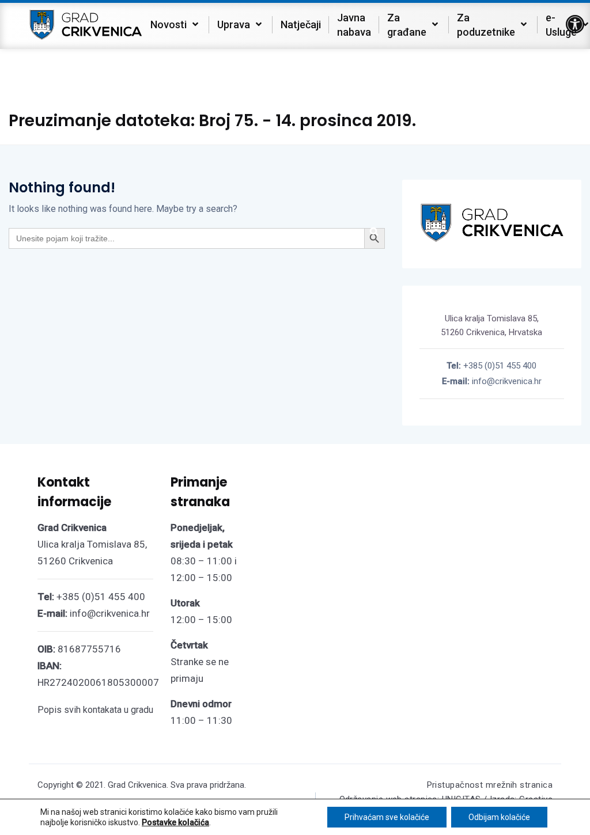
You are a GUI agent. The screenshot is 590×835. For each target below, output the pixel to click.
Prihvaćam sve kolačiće (387, 817)
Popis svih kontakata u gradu (95, 709)
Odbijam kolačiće (499, 817)
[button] (575, 24)
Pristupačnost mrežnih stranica (490, 785)
